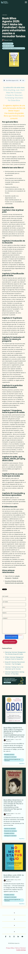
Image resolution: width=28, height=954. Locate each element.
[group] (14, 80)
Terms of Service (20, 948)
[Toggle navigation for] (14, 913)
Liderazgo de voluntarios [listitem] (10, 757)
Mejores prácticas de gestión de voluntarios (13, 48)
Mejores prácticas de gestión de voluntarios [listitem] (12, 760)
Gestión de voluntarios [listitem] (9, 828)
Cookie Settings (21, 950)
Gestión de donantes (8, 46)
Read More (21, 763)
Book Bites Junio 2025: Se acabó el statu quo (14, 876)
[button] (26, 2)
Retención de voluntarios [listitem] (10, 831)
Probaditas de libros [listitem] (9, 754)
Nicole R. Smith (8, 40)
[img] (20, 80)
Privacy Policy (10, 948)
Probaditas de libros (8, 43)
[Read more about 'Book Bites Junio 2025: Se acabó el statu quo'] (14, 857)
